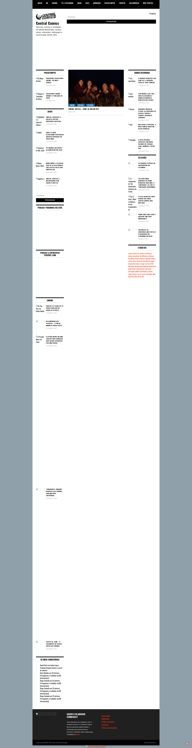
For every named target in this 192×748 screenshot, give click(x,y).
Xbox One (131, 276)
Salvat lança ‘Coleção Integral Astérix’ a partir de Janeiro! (51, 668)
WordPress (153, 742)
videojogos (149, 274)
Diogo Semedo (45, 680)
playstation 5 (141, 269)
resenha (150, 271)
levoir (138, 264)
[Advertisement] (96, 51)
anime (130, 253)
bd (140, 256)
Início (40, 3)
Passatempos (109, 3)
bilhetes (151, 256)
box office (131, 258)
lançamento (132, 264)
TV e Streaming (67, 3)
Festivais (90, 105)
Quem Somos (106, 716)
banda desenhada (134, 256)
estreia (143, 261)
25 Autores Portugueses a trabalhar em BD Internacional (50, 675)
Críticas (81, 105)
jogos (152, 261)
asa (146, 253)
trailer (143, 274)
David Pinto (44, 665)
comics (153, 258)
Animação (97, 3)
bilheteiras (145, 256)
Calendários (134, 3)
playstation (152, 266)
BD (47, 3)
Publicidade (105, 718)
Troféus (122, 3)
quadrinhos (143, 271)
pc (147, 266)
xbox (154, 274)
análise (142, 253)
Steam (135, 274)
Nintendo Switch (133, 266)
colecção (148, 258)
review (130, 274)
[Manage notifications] (187, 743)
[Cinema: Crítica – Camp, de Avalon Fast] (96, 88)
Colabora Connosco (108, 721)
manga (142, 264)
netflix (152, 264)
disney (138, 261)
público (137, 271)
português (131, 271)
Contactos (105, 724)
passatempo (143, 266)
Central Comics (47, 23)
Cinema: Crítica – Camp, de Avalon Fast (83, 109)
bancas (149, 253)
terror (139, 274)
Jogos (79, 3)
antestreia (136, 253)
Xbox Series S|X (139, 276)
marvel (147, 264)
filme (147, 261)
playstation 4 (132, 269)
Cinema (54, 3)
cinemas (142, 258)
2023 (87, 3)
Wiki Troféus (148, 3)
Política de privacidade (109, 727)
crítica (130, 261)
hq (150, 261)
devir (134, 261)
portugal (148, 269)
